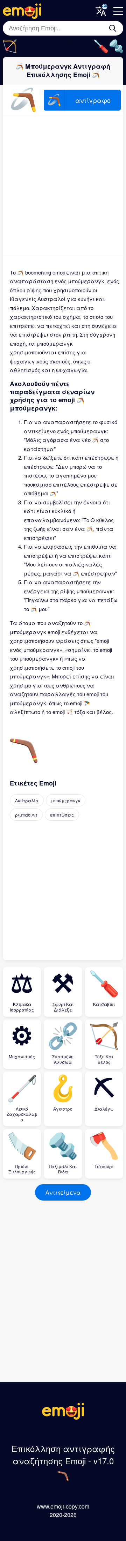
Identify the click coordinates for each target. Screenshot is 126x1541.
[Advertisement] (63, 185)
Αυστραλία (26, 800)
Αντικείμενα (63, 1192)
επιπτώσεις (62, 815)
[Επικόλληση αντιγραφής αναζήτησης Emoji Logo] (63, 1417)
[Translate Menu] (100, 11)
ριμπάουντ (26, 815)
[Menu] (118, 11)
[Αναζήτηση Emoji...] (112, 28)
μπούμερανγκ (65, 800)
